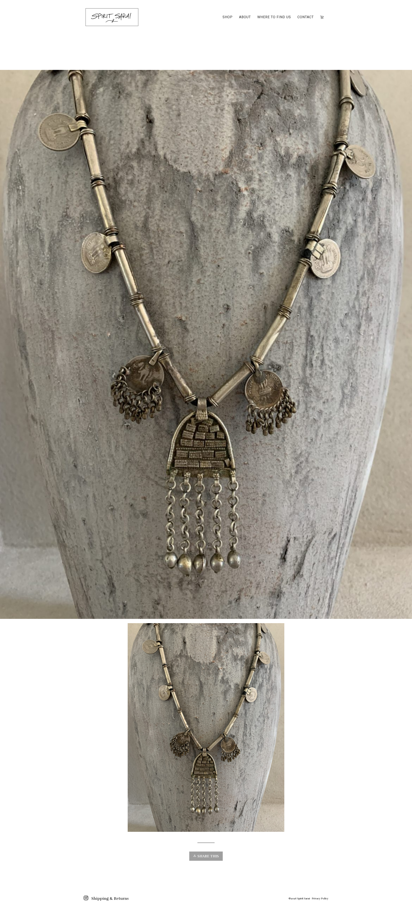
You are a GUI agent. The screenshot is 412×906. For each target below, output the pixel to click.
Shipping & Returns (110, 898)
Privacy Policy (320, 898)
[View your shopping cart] (322, 17)
